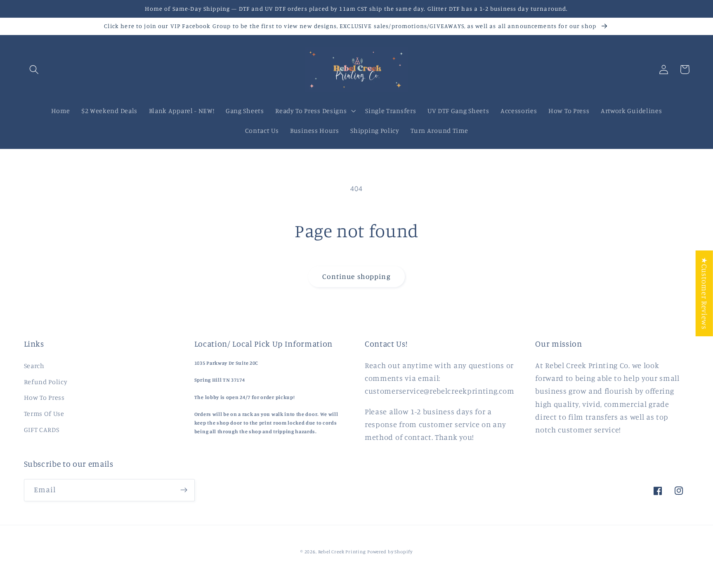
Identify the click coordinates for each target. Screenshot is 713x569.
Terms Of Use (44, 413)
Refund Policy (46, 382)
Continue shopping (356, 276)
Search (34, 365)
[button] (34, 69)
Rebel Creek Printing (342, 552)
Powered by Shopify (390, 552)
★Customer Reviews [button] (704, 293)
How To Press (44, 397)
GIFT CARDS (41, 429)
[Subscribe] (183, 490)
